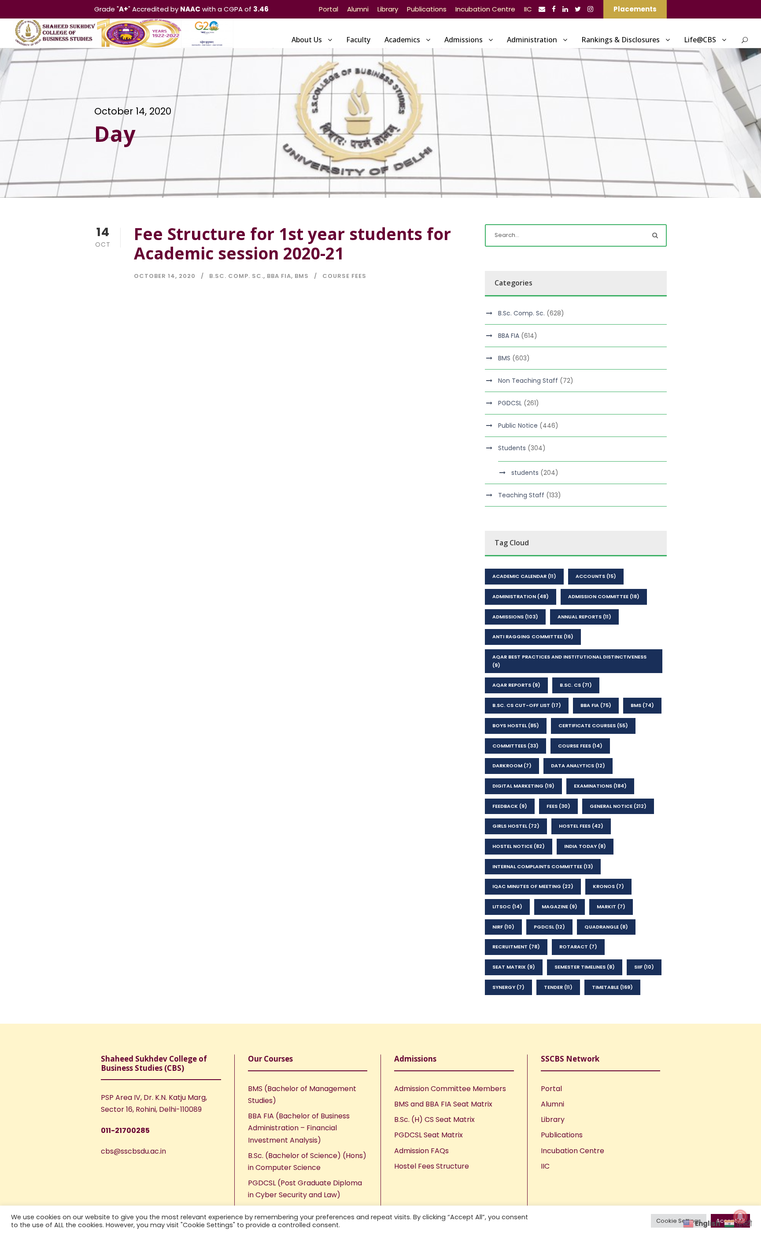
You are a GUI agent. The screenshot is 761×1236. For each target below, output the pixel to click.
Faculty (358, 39)
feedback (509, 806)
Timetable (612, 987)
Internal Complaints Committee (542, 866)
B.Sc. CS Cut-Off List (526, 705)
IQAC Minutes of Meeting (532, 886)
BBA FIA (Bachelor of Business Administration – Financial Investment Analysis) (299, 1128)
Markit (611, 906)
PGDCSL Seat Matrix (428, 1135)
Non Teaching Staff (528, 380)
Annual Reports (584, 616)
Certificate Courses (593, 725)
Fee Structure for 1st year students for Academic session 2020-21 (292, 243)
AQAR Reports (516, 684)
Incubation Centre (485, 9)
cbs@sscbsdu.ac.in (133, 1151)
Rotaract (578, 946)
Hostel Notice (518, 846)
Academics (402, 39)
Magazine (559, 906)
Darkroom (512, 765)
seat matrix (513, 966)
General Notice (618, 806)
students (525, 472)
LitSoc (507, 906)
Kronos (608, 886)
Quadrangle (606, 926)
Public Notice (518, 425)
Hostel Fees (581, 825)
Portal (328, 9)
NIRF (503, 926)
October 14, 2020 (165, 276)
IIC (528, 9)
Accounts (596, 576)
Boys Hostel (515, 725)
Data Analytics (578, 765)
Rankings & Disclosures (620, 39)
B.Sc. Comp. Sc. (236, 276)
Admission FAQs (421, 1151)
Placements (635, 9)
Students (512, 448)
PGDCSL (510, 403)
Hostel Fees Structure (431, 1166)
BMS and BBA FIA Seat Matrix (443, 1104)
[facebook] (554, 9)
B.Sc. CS (576, 684)
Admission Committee (603, 596)
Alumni (358, 9)
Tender (558, 987)
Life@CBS (700, 39)
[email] (542, 9)
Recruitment (516, 946)
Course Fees (344, 276)
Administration (532, 39)
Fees (558, 806)
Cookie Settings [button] (678, 1221)
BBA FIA (279, 276)
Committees (515, 745)
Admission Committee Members (450, 1089)
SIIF (644, 966)
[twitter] (578, 9)
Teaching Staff (521, 495)
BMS (302, 276)
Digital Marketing (523, 785)
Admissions (463, 39)
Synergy (508, 987)
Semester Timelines (584, 966)
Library (387, 9)
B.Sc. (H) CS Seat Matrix (434, 1119)
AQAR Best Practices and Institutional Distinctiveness (569, 661)
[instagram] (590, 9)
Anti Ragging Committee (532, 636)
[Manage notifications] (740, 1217)
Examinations (600, 785)
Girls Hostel (515, 825)
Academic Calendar (524, 576)
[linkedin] (565, 9)
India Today (585, 846)
